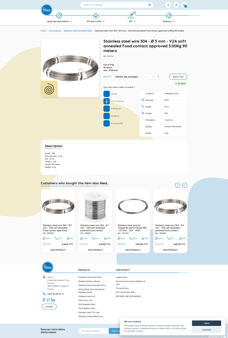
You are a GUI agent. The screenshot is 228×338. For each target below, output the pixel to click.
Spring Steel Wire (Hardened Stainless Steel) (91, 291)
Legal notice (121, 277)
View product (58, 250)
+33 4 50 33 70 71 (55, 294)
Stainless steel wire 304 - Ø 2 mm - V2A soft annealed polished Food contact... (169, 228)
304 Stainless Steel (86, 304)
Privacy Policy (122, 288)
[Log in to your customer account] (176, 5)
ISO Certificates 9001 (125, 292)
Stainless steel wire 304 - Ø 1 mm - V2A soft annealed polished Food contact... (94, 228)
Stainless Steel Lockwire (89, 281)
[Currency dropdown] (168, 5)
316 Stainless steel (86, 308)
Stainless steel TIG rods (88, 312)
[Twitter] (48, 300)
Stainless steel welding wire (90, 316)
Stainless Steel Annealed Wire (91, 285)
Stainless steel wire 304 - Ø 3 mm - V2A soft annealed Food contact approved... (57, 228)
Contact (49, 306)
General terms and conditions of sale (131, 283)
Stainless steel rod (86, 296)
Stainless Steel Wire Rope (90, 277)
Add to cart (178, 76)
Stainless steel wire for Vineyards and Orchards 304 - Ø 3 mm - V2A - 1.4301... (132, 228)
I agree (207, 323)
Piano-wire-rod (85, 300)
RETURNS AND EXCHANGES (128, 296)
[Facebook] (44, 300)
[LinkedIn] (53, 300)
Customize (206, 330)
